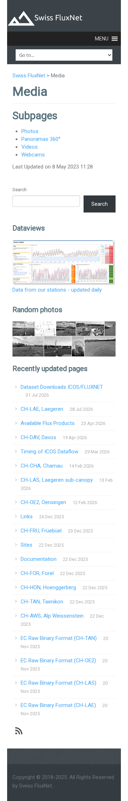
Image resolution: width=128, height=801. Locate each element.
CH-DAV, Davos (38, 437)
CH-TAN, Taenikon (42, 601)
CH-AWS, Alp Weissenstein (52, 616)
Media (30, 91)
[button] (101, 39)
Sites (26, 545)
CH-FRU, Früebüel (41, 530)
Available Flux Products (48, 423)
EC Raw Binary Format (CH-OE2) (58, 660)
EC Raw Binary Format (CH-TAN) (59, 638)
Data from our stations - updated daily (57, 290)
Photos (29, 131)
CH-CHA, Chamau (42, 466)
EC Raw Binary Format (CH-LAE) (58, 705)
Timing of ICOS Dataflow (49, 451)
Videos (29, 147)
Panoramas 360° (40, 139)
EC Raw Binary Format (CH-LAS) (58, 683)
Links (27, 516)
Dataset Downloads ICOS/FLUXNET (62, 387)
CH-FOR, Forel (37, 573)
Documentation (39, 559)
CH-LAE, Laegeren (42, 409)
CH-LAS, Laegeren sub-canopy (57, 480)
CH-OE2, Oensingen (43, 502)
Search (19, 189)
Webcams (33, 154)
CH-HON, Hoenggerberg (48, 587)
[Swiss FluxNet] (64, 16)
